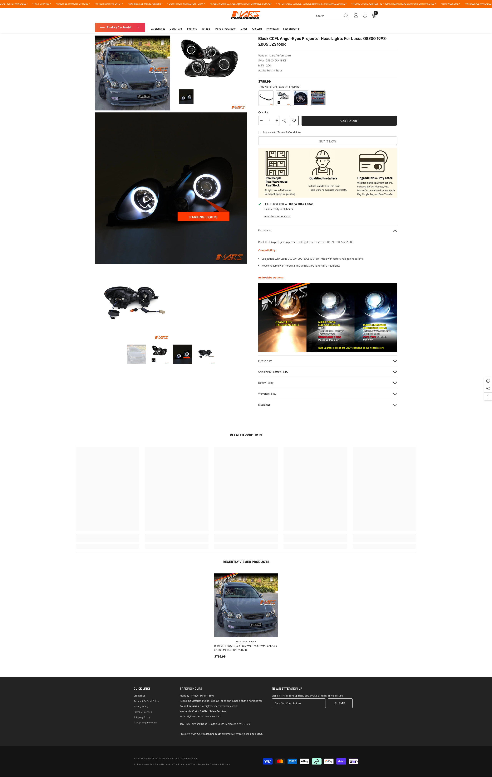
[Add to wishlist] (294, 120)
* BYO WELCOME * (450, 4)
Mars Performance (280, 55)
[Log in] (356, 15)
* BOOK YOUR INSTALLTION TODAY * (186, 4)
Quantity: (263, 112)
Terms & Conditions (289, 132)
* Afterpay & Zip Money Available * (145, 4)
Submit (340, 703)
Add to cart (349, 120)
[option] (136, 354)
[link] (107, 540)
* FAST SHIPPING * (41, 4)
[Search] (332, 16)
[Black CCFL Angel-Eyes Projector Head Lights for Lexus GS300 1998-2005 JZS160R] (246, 605)
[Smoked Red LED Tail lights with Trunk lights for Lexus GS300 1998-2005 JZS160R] (318, 98)
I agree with (270, 132)
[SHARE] (285, 120)
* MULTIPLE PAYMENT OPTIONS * (73, 4)
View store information (277, 216)
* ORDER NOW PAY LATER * (109, 4)
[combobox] (329, 16)
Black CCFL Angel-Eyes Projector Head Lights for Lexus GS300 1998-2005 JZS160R (245, 648)
